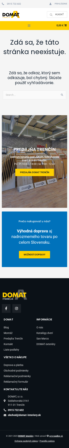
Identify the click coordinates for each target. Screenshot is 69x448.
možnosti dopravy (34, 254)
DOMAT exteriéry (45, 344)
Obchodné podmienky (16, 370)
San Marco (42, 338)
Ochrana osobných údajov (26, 441)
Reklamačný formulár (16, 381)
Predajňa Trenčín (13, 338)
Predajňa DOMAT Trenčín (34, 172)
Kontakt (8, 344)
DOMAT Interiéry (25, 436)
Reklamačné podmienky (17, 376)
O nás (39, 327)
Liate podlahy (11, 349)
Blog (6, 327)
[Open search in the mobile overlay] (57, 14)
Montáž (8, 333)
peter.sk (56, 436)
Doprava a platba (13, 365)
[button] (29, 25)
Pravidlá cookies (47, 441)
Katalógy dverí (44, 333)
